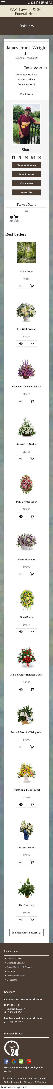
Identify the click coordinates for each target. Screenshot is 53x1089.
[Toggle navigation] (26, 210)
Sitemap (28, 1082)
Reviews (11, 971)
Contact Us (12, 980)
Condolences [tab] (26, 84)
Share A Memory (26, 165)
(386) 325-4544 (15, 1021)
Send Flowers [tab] (26, 89)
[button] (36, 68)
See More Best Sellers (25, 932)
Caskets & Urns (14, 958)
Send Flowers (26, 174)
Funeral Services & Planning (20, 967)
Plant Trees (26, 183)
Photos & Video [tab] (26, 79)
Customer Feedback (16, 975)
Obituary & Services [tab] (26, 74)
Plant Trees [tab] (26, 94)
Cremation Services (16, 963)
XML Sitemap (42, 1082)
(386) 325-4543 (15, 1012)
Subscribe (26, 192)
